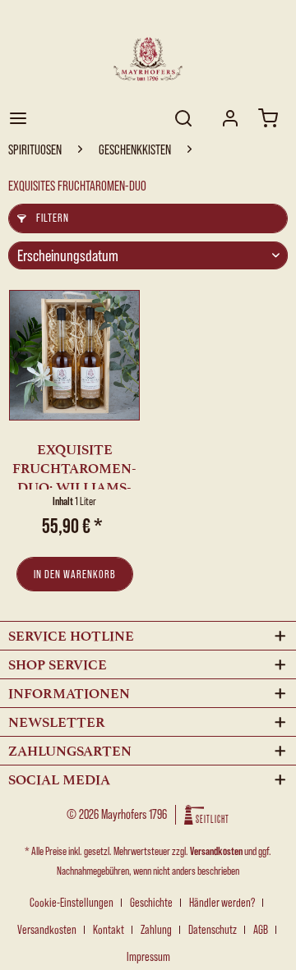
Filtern (51, 217)
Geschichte (151, 902)
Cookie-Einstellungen (71, 902)
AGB (260, 929)
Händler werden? (222, 902)
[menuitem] (18, 118)
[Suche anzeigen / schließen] (181, 118)
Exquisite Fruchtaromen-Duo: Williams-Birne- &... (74, 465)
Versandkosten (216, 850)
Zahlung (156, 929)
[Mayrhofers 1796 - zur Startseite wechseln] (148, 59)
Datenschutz (212, 929)
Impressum (148, 956)
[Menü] (18, 118)
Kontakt (108, 929)
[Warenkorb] (269, 118)
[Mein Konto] (230, 118)
